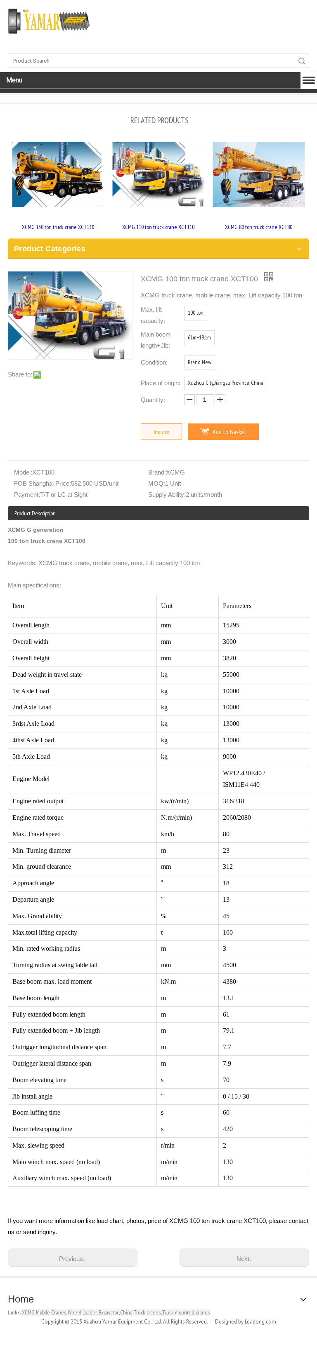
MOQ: (156, 483)
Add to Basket (229, 432)
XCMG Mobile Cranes (44, 1312)
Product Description (35, 513)
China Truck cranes (140, 1312)
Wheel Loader (82, 1312)
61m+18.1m (199, 337)
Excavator (108, 1312)
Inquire (161, 432)
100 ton (195, 312)
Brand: (157, 472)
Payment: (27, 494)
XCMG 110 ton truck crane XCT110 (158, 227)
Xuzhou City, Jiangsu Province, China (225, 382)
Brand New (199, 362)
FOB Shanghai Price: (42, 483)
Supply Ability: (167, 494)
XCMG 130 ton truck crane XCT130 (58, 227)
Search (302, 61)
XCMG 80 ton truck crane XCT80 (258, 227)
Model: (23, 472)
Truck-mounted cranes (186, 1312)
